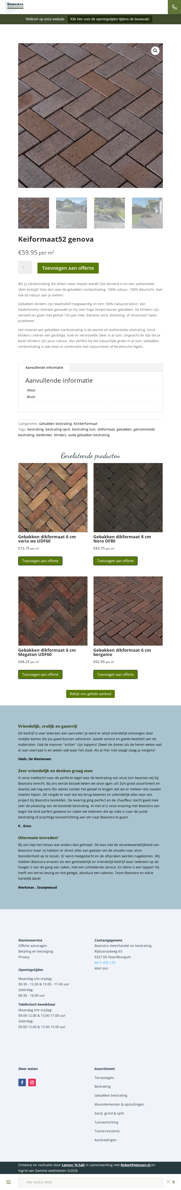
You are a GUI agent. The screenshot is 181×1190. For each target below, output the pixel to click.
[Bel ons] (174, 7)
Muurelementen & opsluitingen (119, 1104)
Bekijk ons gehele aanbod (90, 693)
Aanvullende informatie (44, 367)
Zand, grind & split (109, 1113)
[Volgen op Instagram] (32, 1082)
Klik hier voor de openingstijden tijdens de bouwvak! (109, 19)
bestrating (35, 429)
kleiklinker (44, 435)
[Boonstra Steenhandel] (14, 7)
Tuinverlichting (106, 1122)
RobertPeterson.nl (135, 1165)
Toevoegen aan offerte (68, 268)
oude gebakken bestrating (89, 435)
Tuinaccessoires (107, 1131)
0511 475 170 (105, 962)
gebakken (124, 429)
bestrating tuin (84, 429)
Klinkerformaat (85, 423)
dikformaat (106, 429)
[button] (155, 50)
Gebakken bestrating (55, 423)
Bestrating (103, 1086)
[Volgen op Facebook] (22, 1082)
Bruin (31, 396)
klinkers (60, 435)
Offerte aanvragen (32, 945)
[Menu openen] (8, 1182)
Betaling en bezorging (35, 951)
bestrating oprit (57, 429)
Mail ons (101, 968)
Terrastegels (104, 1077)
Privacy (23, 957)
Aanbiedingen (106, 1140)
